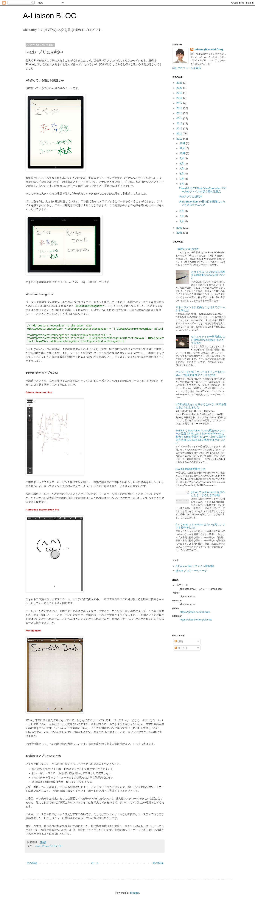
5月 (182, 178)
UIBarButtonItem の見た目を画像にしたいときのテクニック (202, 203)
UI (60, 846)
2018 (179, 97)
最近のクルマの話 (188, 248)
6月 (182, 173)
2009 (179, 227)
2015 (179, 113)
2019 (179, 92)
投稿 (180, 641)
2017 (179, 103)
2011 (179, 133)
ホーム (95, 863)
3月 (182, 211)
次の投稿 (32, 863)
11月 (183, 148)
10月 (183, 153)
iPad (37, 846)
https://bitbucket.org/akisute (196, 619)
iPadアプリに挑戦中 (190, 196)
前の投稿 (158, 863)
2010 (179, 138)
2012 (179, 128)
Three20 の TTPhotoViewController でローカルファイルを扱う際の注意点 (202, 190)
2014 (179, 118)
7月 (182, 168)
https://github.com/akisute (195, 611)
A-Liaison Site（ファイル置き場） (195, 566)
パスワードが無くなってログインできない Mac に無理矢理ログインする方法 (200, 373)
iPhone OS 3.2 (49, 846)
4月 (182, 183)
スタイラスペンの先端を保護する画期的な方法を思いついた (208, 275)
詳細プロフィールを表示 (186, 68)
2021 (179, 82)
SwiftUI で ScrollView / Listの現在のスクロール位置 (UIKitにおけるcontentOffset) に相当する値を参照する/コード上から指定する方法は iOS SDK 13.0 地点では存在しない (201, 436)
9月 (182, 158)
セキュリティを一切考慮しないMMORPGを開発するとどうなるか (208, 339)
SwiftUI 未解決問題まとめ (191, 469)
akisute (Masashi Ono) (208, 49)
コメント (182, 647)
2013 (179, 123)
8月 (182, 163)
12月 (183, 143)
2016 (179, 108)
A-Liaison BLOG (50, 16)
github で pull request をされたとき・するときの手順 (208, 494)
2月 (182, 216)
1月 (182, 221)
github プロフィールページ (191, 570)
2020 (179, 87)
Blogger (134, 892)
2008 (179, 232)
